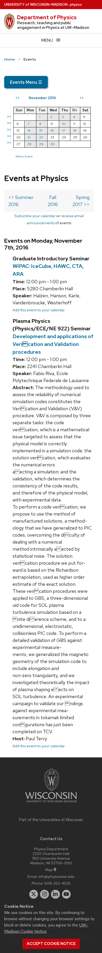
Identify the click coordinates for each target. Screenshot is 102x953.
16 (52, 130)
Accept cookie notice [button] (51, 943)
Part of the (51, 819)
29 (41, 144)
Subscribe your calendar (34, 215)
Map (49, 869)
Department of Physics (47, 17)
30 (52, 144)
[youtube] (66, 894)
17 (63, 130)
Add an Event (24, 156)
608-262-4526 (57, 883)
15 (40, 130)
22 (41, 137)
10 (63, 123)
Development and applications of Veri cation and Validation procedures (53, 344)
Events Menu (26, 82)
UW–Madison (35, 4)
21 (29, 137)
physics (76, 4)
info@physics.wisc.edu (56, 876)
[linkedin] (55, 894)
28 (29, 144)
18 (74, 130)
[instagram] (44, 894)
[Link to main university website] (51, 803)
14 (29, 130)
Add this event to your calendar (39, 309)
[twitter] (33, 894)
